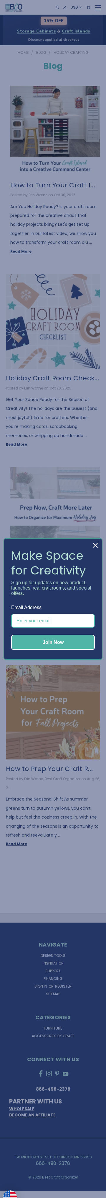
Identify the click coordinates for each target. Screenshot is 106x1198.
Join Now (53, 642)
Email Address (26, 607)
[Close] (95, 545)
